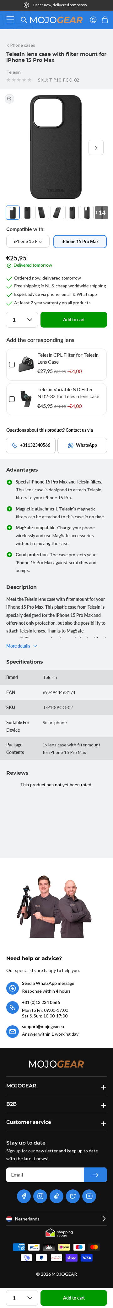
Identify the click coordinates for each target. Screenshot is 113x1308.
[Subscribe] (95, 1175)
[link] (26, 364)
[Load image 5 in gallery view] (72, 212)
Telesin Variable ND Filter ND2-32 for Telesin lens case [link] (68, 392)
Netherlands (27, 1218)
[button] (12, 20)
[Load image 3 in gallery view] (42, 212)
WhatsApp (86, 445)
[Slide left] (16, 147)
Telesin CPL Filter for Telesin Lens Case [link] (68, 358)
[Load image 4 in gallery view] (57, 212)
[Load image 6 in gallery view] (86, 212)
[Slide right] (96, 147)
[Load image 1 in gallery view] (12, 212)
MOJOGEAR (64, 1274)
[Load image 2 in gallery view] (27, 212)
